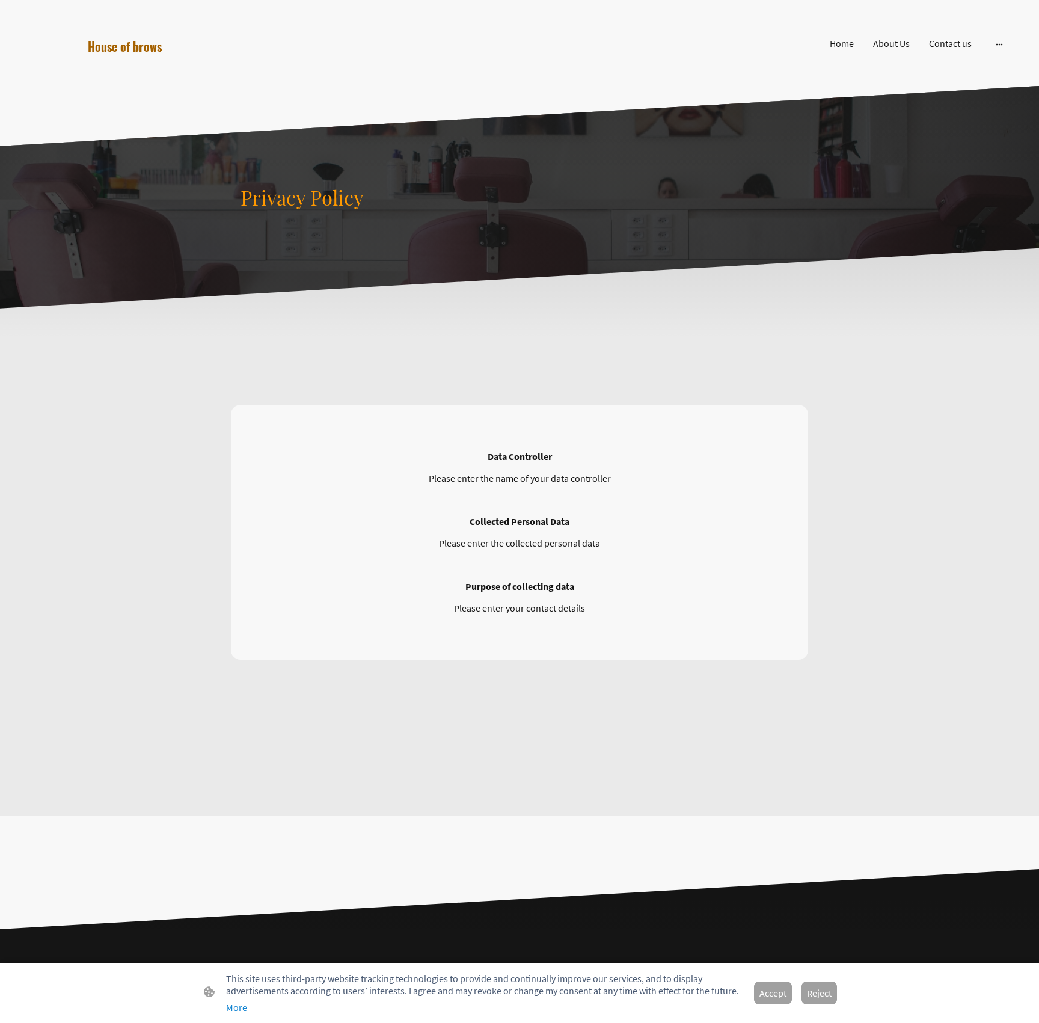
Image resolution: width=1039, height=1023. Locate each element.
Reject (819, 993)
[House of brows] (179, 69)
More (236, 1007)
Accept (772, 993)
